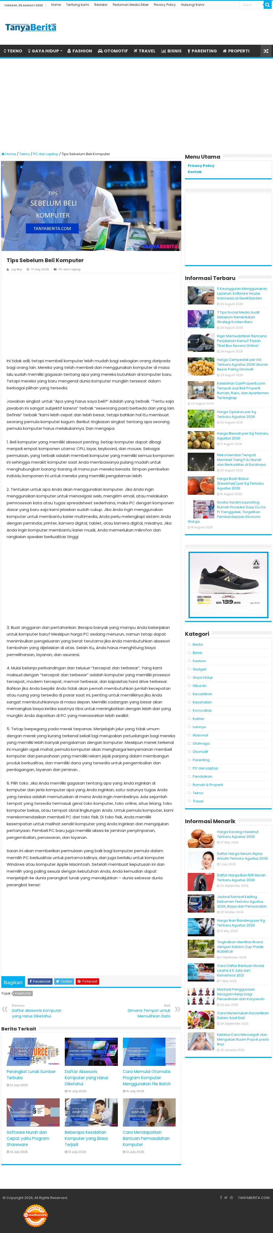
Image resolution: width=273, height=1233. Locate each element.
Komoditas (202, 710)
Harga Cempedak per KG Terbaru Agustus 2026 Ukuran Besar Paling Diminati (242, 364)
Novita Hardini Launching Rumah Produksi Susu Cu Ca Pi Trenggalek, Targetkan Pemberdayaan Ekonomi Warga (227, 512)
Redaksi (100, 4)
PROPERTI (239, 51)
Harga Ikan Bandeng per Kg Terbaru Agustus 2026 (241, 923)
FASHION (82, 51)
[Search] (268, 5)
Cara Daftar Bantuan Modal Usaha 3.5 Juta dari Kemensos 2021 (240, 970)
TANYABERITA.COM (254, 1197)
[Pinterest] (231, 1197)
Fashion (199, 660)
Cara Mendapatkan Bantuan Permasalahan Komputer (146, 1138)
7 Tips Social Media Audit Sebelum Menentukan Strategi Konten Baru (238, 317)
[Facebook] (221, 1197)
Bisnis (197, 652)
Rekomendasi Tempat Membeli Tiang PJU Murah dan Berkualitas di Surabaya (241, 459)
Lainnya (199, 726)
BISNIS (174, 51)
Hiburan (199, 685)
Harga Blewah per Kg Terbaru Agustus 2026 (242, 436)
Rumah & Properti (208, 784)
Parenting (201, 759)
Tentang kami (77, 4)
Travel (198, 801)
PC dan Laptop (45, 153)
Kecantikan (202, 693)
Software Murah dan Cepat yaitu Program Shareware (28, 1138)
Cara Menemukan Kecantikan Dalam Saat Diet (243, 1015)
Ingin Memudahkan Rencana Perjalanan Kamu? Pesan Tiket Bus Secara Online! (242, 340)
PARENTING (204, 51)
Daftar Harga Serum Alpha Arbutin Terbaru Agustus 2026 (242, 856)
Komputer (23, 993)
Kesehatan (202, 702)
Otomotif (200, 751)
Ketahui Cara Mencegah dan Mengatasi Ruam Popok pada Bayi (243, 1039)
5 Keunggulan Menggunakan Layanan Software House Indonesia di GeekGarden (242, 293)
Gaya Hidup (203, 677)
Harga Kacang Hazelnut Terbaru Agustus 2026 (237, 834)
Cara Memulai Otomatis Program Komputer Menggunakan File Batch (147, 1078)
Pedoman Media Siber (130, 4)
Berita (198, 644)
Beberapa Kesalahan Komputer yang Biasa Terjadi (86, 1138)
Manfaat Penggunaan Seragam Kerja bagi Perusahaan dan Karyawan (240, 994)
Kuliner (198, 718)
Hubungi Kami (192, 4)
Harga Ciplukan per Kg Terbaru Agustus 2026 (236, 414)
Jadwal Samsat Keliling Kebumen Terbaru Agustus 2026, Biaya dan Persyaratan (242, 901)
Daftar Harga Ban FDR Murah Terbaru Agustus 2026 (241, 878)
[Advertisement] (136, 102)
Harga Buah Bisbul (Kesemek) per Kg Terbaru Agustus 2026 (240, 483)
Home (56, 4)
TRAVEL (147, 51)
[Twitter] (226, 1197)
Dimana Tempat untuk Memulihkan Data (149, 1011)
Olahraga (201, 743)
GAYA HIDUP (45, 51)
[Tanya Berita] (30, 27)
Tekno (24, 153)
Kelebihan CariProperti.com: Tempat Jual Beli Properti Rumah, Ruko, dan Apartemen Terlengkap (243, 390)
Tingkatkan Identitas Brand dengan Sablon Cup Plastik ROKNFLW (240, 946)
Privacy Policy (165, 4)
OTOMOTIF (116, 51)
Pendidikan (202, 776)
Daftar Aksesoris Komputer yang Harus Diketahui (37, 1011)
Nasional (200, 735)
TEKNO (14, 51)
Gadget (199, 669)
